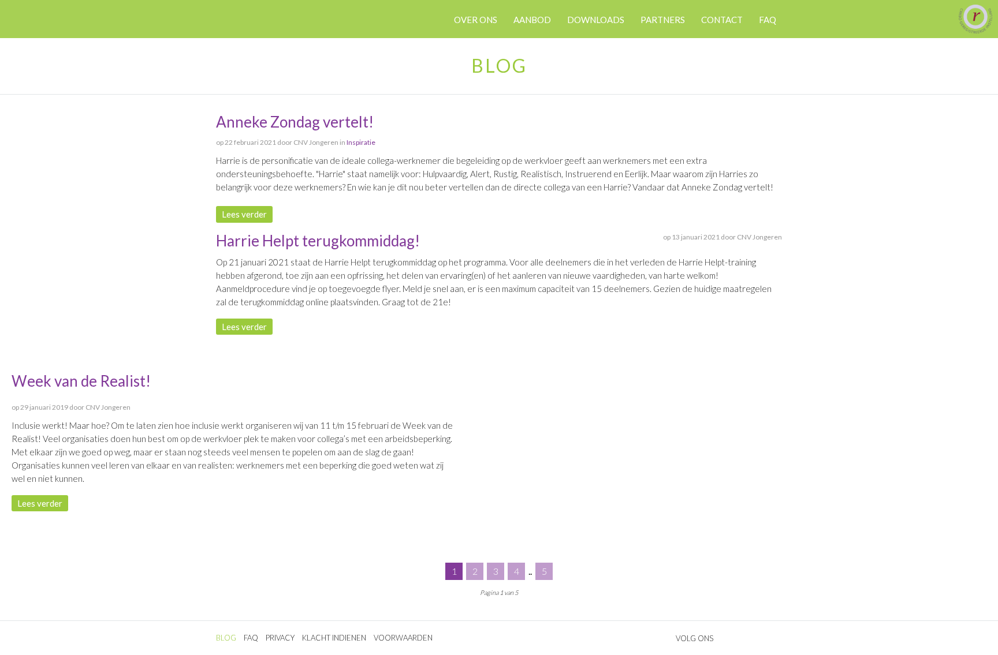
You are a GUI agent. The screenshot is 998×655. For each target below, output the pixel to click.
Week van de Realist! (81, 381)
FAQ (251, 637)
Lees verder (244, 214)
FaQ (767, 19)
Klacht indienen (334, 637)
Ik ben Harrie (237, 19)
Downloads (595, 19)
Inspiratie (361, 142)
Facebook (255, 31)
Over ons (475, 19)
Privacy (280, 637)
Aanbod (532, 19)
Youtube (283, 31)
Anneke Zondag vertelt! (295, 122)
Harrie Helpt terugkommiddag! (318, 240)
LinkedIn (269, 31)
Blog (226, 637)
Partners (662, 19)
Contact (722, 19)
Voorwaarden (403, 637)
